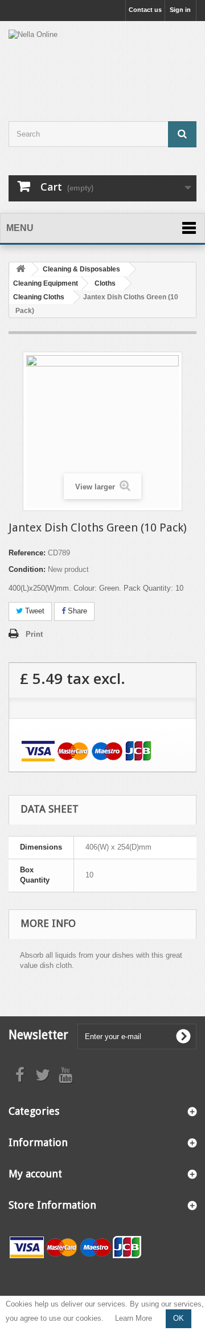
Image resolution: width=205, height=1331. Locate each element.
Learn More (133, 1318)
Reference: (27, 553)
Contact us (145, 9)
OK (178, 1318)
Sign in (180, 9)
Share (76, 611)
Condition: (27, 569)
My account (35, 1174)
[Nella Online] (102, 61)
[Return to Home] (20, 269)
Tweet (33, 611)
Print (34, 634)
